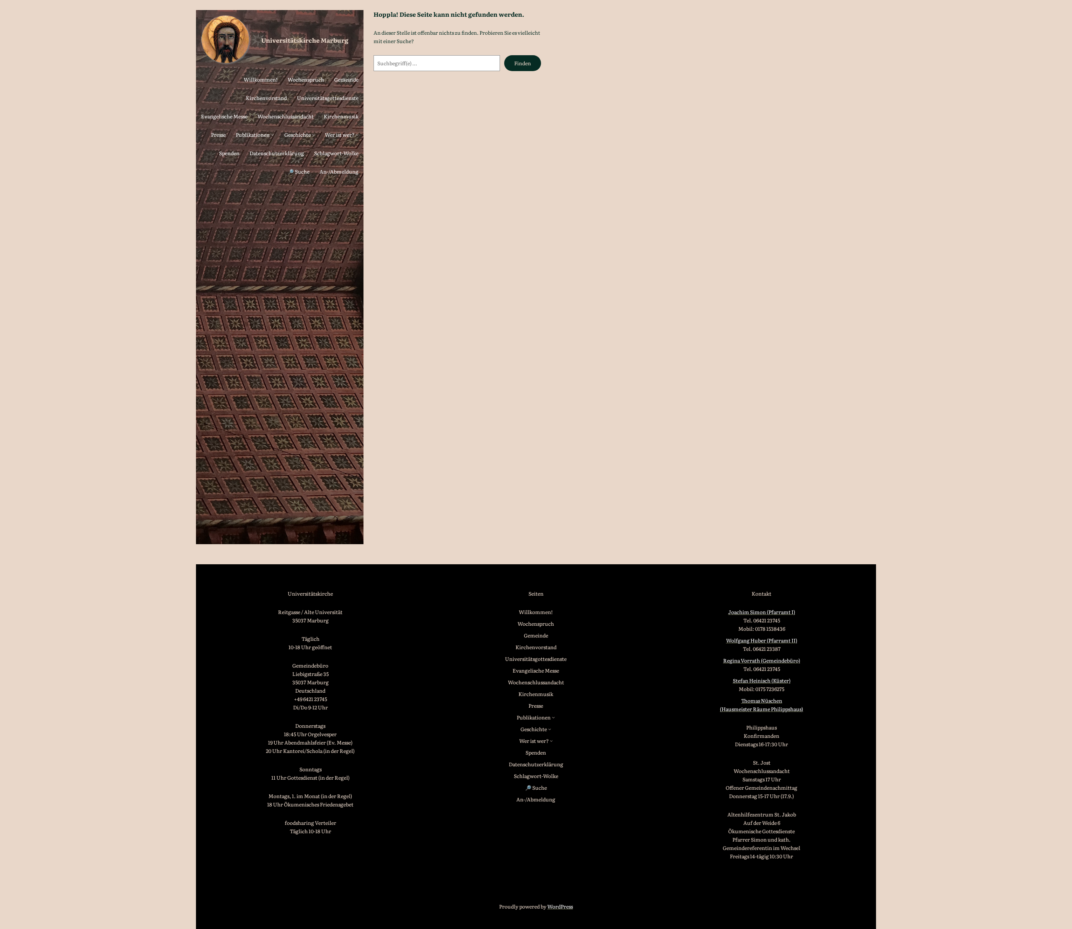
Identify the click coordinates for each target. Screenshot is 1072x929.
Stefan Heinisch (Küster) (762, 680)
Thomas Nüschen (761, 700)
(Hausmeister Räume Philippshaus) (761, 709)
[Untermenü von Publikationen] (272, 134)
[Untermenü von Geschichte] (313, 134)
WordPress (560, 906)
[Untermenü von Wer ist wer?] (357, 134)
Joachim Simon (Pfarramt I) (761, 612)
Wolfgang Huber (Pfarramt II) (761, 640)
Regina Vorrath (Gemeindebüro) (761, 660)
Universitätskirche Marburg (304, 40)
